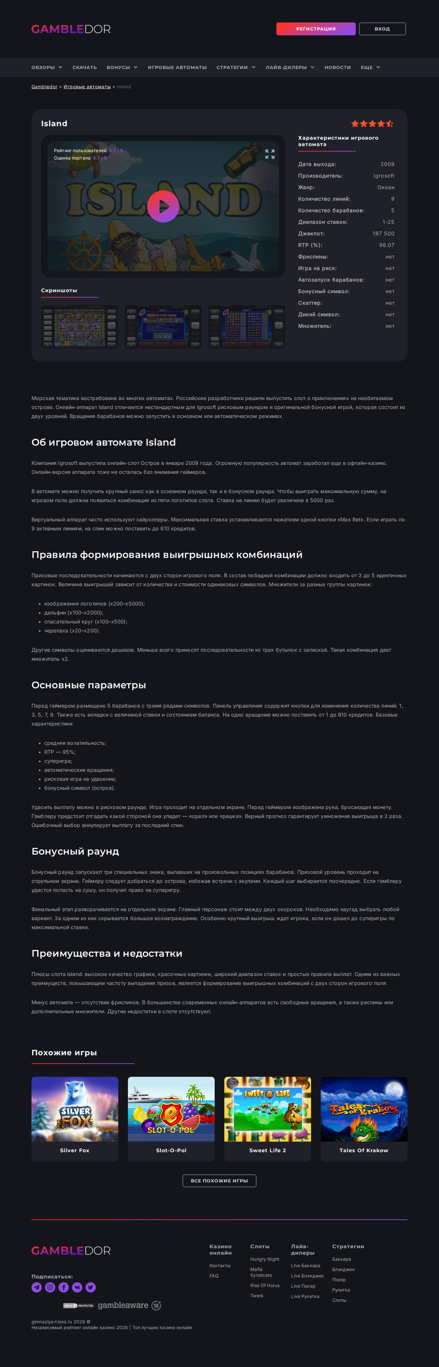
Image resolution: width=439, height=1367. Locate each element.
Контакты (220, 1265)
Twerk (257, 1295)
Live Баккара (305, 1265)
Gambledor (44, 86)
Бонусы (118, 67)
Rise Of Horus (265, 1285)
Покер (339, 1279)
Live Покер (303, 1286)
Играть (75, 1109)
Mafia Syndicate (261, 1272)
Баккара (341, 1259)
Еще (367, 67)
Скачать (85, 67)
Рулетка (341, 1290)
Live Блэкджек (307, 1275)
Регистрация (316, 29)
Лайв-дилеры (286, 67)
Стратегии (232, 67)
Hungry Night (264, 1259)
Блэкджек (343, 1269)
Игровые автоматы (177, 67)
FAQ (214, 1275)
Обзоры (43, 67)
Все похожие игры (219, 1181)
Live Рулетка (305, 1296)
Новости (338, 67)
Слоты (339, 1300)
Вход (382, 29)
